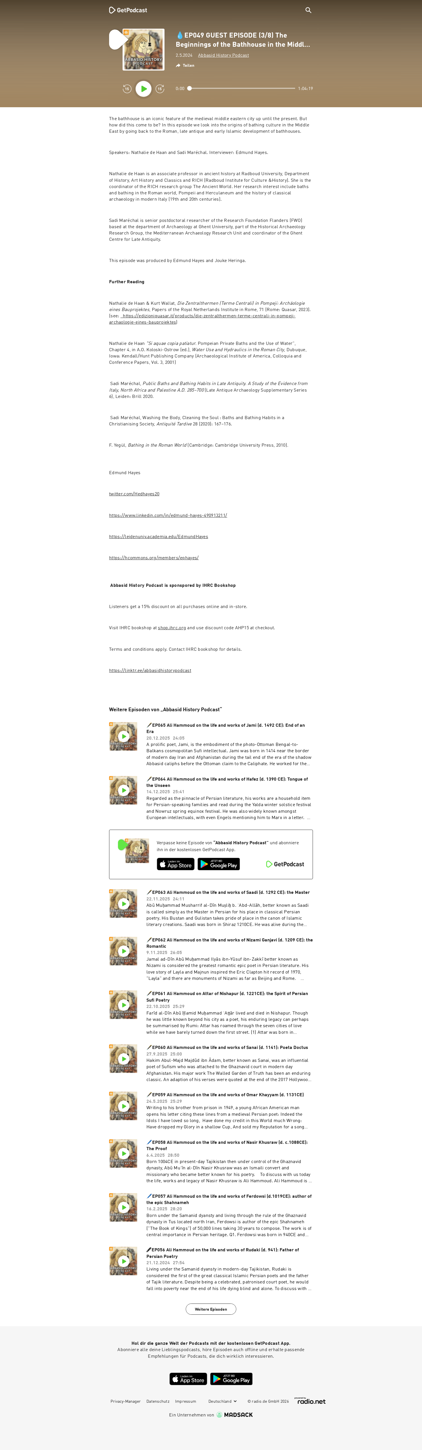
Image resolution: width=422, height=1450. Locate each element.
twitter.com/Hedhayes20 (134, 494)
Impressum (185, 1402)
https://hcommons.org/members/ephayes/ (154, 558)
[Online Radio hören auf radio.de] (310, 1400)
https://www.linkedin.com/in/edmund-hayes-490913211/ (168, 515)
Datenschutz (157, 1402)
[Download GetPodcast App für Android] (219, 864)
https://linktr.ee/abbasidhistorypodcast (150, 671)
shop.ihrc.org (172, 628)
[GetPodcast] (124, 10)
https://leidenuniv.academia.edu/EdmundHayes (158, 537)
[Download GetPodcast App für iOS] (176, 864)
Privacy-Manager (126, 1402)
